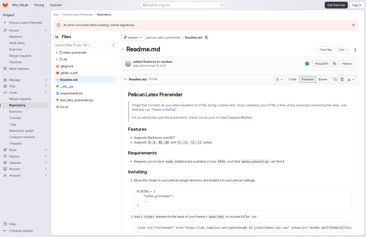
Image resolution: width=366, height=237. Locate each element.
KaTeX (170, 109)
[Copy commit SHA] (334, 63)
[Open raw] (342, 79)
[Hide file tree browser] (56, 36)
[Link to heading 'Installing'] (149, 171)
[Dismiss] (353, 25)
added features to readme (152, 61)
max (136, 65)
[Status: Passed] (307, 63)
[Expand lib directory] (56, 59)
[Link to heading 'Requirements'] (159, 153)
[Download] (351, 79)
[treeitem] (85, 52)
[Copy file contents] (335, 79)
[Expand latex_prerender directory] (56, 52)
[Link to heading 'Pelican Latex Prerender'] (185, 94)
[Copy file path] (206, 37)
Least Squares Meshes (236, 117)
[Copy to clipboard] (346, 191)
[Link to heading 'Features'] (148, 129)
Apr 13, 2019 (158, 65)
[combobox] (85, 45)
